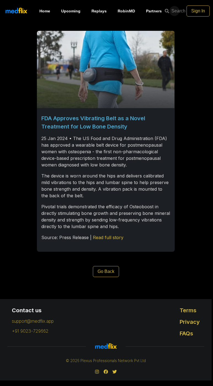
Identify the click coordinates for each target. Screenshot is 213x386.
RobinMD (126, 11)
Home (44, 11)
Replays (99, 11)
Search (175, 11)
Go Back (106, 271)
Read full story (108, 237)
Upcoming (70, 11)
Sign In (198, 11)
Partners (154, 11)
